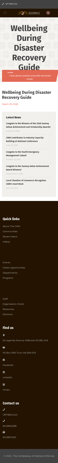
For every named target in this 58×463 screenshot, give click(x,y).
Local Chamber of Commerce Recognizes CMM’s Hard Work (26, 182)
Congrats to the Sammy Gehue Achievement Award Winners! (27, 168)
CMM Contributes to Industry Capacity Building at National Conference (24, 139)
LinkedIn (7, 377)
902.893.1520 (9, 437)
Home (10, 73)
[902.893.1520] (4, 432)
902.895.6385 (10, 426)
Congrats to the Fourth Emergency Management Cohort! (22, 154)
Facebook (8, 365)
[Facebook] (4, 359)
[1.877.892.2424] (4, 409)
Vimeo (6, 390)
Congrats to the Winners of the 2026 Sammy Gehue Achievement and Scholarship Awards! (28, 125)
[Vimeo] (4, 384)
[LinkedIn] (4, 371)
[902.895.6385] (4, 421)
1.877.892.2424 (10, 414)
